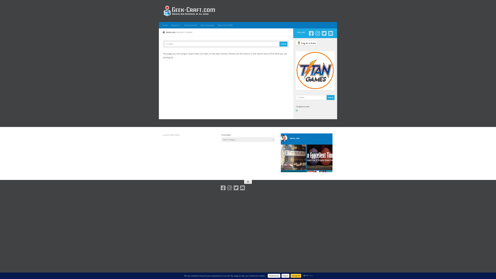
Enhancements (190, 25)
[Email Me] (330, 33)
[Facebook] (311, 33)
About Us (175, 25)
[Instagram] (317, 33)
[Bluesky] (324, 33)
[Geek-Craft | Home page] (189, 11)
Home (165, 25)
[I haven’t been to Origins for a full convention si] (319, 157)
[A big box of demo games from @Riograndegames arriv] (293, 157)
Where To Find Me (225, 25)
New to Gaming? (207, 25)
